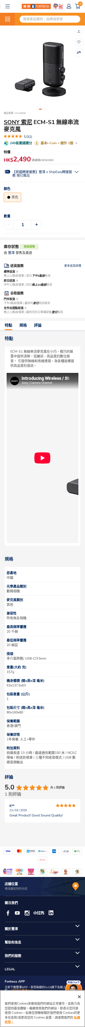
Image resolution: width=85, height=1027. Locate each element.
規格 (23, 325)
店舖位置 (11, 884)
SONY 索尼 (18, 122)
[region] (42, 1008)
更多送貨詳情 (72, 266)
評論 (38, 325)
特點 (8, 325)
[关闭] (79, 997)
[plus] (36, 224)
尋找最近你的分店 (16, 889)
